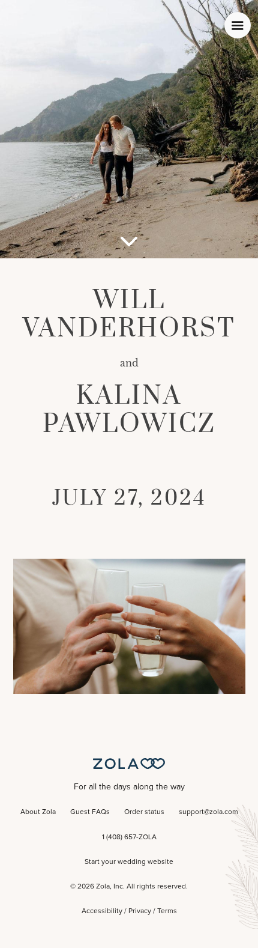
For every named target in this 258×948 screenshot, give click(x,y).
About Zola (38, 812)
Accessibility (102, 911)
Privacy (139, 911)
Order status (144, 812)
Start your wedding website (129, 862)
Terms (167, 911)
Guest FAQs (90, 812)
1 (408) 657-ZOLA (129, 837)
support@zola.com (208, 812)
